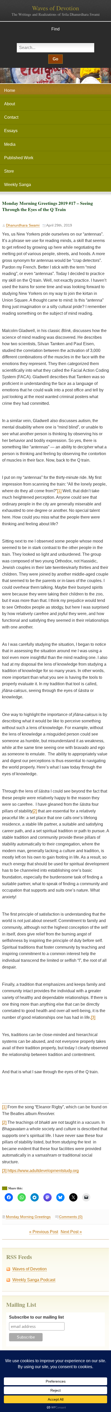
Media (9, 144)
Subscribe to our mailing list (36, 1317)
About (9, 104)
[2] (35, 811)
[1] (59, 491)
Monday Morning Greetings (28, 1217)
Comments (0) (71, 1217)
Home (9, 90)
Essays (11, 130)
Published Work (18, 158)
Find (55, 29)
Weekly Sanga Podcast (33, 1280)
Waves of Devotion (55, 8)
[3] (93, 1017)
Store (9, 171)
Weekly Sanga (17, 184)
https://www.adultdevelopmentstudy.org (43, 1170)
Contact (11, 117)
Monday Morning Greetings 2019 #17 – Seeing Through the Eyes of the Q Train (47, 206)
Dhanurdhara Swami (22, 225)
